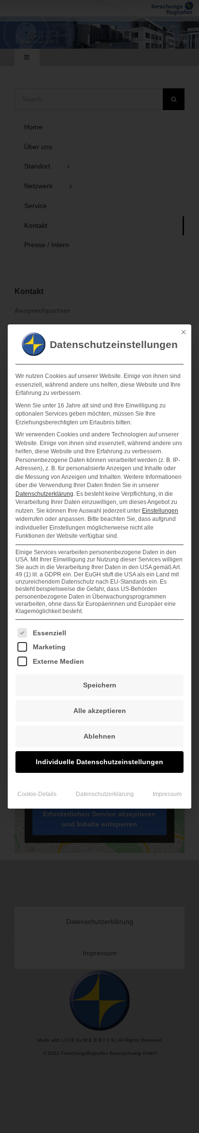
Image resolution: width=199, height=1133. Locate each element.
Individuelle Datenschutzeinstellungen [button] (99, 762)
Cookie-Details (37, 794)
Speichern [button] (99, 685)
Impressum (167, 794)
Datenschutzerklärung (44, 493)
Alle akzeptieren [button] (99, 710)
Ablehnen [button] (99, 736)
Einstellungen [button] (160, 510)
